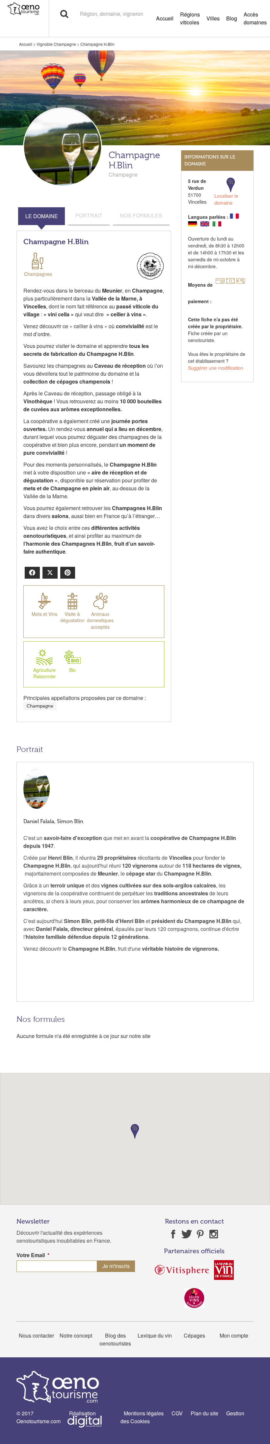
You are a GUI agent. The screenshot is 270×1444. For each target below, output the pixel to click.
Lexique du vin (155, 1335)
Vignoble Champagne (56, 44)
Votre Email (32, 1255)
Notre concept (76, 1335)
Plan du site (204, 1413)
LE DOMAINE (41, 216)
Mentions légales (144, 1413)
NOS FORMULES (141, 215)
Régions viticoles (190, 18)
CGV (177, 1413)
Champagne (40, 706)
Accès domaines (255, 18)
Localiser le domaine (226, 199)
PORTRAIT (88, 215)
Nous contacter (36, 1335)
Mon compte (234, 1335)
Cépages (194, 1335)
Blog (231, 18)
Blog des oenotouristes (115, 1339)
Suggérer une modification (215, 367)
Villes (213, 18)
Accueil (165, 18)
